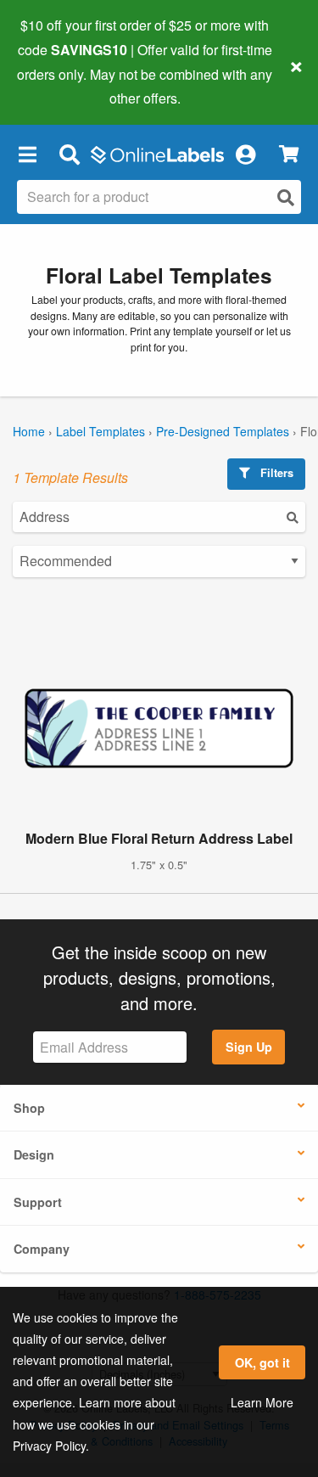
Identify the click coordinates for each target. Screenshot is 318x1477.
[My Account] (245, 154)
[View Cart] (288, 154)
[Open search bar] (69, 154)
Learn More (262, 1402)
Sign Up (249, 1046)
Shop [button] (29, 1107)
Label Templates (100, 431)
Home (29, 431)
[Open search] (286, 197)
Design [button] (34, 1154)
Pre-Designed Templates (222, 431)
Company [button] (42, 1248)
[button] (27, 154)
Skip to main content (61, 85)
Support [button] (38, 1201)
